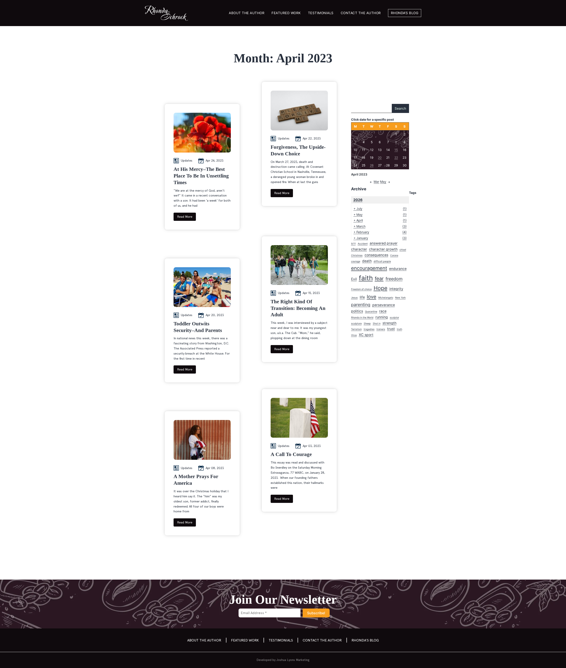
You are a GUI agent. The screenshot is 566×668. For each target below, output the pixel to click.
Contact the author (361, 13)
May (383, 181)
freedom (394, 278)
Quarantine (371, 311)
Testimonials (321, 13)
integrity (396, 289)
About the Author (246, 13)
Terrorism (356, 329)
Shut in (377, 323)
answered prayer (384, 243)
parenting (360, 304)
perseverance (383, 305)
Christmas (357, 255)
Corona (394, 255)
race (382, 311)
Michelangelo (385, 297)
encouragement (369, 268)
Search (400, 108)
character (359, 249)
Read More (184, 216)
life (362, 297)
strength (389, 323)
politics (357, 311)
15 (396, 150)
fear (379, 278)
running (381, 317)
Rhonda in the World (362, 317)
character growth (383, 249)
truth (399, 329)
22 (396, 157)
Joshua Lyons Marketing (293, 660)
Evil (354, 279)
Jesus (354, 297)
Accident (363, 243)
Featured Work (286, 13)
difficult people (382, 261)
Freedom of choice (361, 289)
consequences (376, 255)
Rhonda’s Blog (405, 13)
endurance (398, 269)
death (367, 261)
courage (355, 261)
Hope (380, 288)
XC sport (366, 335)
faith (366, 278)
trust (391, 329)
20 (380, 157)
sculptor (394, 317)
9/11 (353, 243)
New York (400, 297)
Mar (376, 181)
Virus (354, 335)
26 (372, 165)
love (371, 297)
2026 (358, 200)
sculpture (356, 323)
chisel (403, 249)
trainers (381, 329)
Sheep (367, 323)
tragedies (369, 329)
